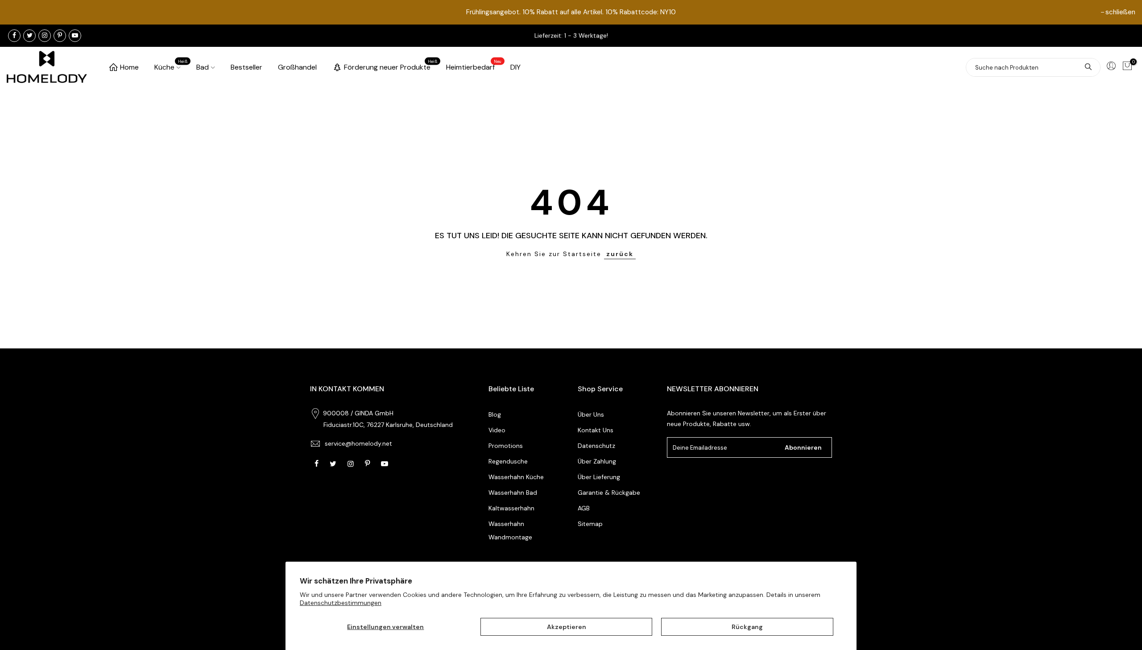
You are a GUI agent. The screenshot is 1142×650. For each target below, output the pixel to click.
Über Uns (591, 414)
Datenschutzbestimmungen (340, 603)
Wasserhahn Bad (512, 493)
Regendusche (508, 461)
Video (496, 430)
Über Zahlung (597, 461)
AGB (584, 508)
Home (129, 67)
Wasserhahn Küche (516, 477)
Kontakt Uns (595, 430)
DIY (515, 67)
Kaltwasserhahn (511, 508)
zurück (619, 254)
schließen (1120, 12)
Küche (171, 65)
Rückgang (747, 627)
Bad (202, 67)
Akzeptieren (566, 627)
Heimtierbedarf (474, 65)
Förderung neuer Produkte (391, 65)
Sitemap (590, 524)
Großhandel (297, 67)
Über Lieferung (599, 477)
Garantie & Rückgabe (609, 493)
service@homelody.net (358, 443)
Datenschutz (596, 446)
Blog (494, 414)
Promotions (505, 446)
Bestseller (246, 67)
